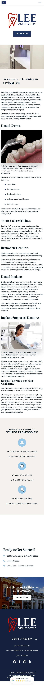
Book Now (22, 34)
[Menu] (39, 2)
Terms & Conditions (16, 673)
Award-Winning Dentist (23, 475)
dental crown (7, 166)
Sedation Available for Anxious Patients (23, 503)
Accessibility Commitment (18, 675)
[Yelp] (29, 661)
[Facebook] (19, 661)
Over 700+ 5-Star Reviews (23, 480)
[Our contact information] (4, 2)
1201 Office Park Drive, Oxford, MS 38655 (22, 651)
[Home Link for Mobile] (22, 20)
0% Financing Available (23, 499)
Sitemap (32, 675)
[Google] (14, 661)
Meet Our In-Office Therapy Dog (23, 457)
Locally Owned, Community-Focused (23, 452)
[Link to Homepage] (22, 625)
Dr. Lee (3, 287)
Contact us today (21, 410)
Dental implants (7, 282)
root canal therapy (22, 199)
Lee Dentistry (6, 95)
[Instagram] (24, 661)
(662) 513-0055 (22, 656)
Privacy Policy (29, 673)
